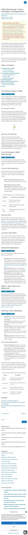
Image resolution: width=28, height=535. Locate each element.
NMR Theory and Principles (7, 480)
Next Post (24, 413)
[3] (1, 119)
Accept (14, 523)
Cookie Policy (10, 533)
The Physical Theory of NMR (7, 68)
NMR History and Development (8, 470)
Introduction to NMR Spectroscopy (8, 463)
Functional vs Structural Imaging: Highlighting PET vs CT (13, 446)
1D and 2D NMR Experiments (9, 74)
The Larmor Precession (8, 70)
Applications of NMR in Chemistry (8, 457)
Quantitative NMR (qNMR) (8, 78)
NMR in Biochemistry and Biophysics (9, 472)
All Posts (15, 14)
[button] (26, 512)
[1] (1, 54)
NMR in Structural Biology (6, 476)
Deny (14, 526)
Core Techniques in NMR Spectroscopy (10, 73)
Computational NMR (5, 461)
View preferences (14, 530)
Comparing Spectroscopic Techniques (9, 459)
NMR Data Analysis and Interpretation (9, 468)
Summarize (8, 94)
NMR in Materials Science (6, 474)
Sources (3, 86)
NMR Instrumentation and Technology (9, 478)
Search (2, 419)
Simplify (3, 94)
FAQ (13, 94)
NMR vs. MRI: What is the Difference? (9, 81)
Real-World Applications (6, 79)
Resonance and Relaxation (8, 71)
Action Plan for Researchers (9, 84)
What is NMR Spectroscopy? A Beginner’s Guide (15, 494)
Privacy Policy (16, 533)
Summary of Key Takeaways (7, 83)
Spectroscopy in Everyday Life (7, 483)
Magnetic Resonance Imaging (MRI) (9, 465)
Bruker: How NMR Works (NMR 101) (11, 400)
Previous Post (5, 413)
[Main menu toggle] (25, 2)
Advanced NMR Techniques (7, 14)
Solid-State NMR (6, 76)
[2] (20, 104)
